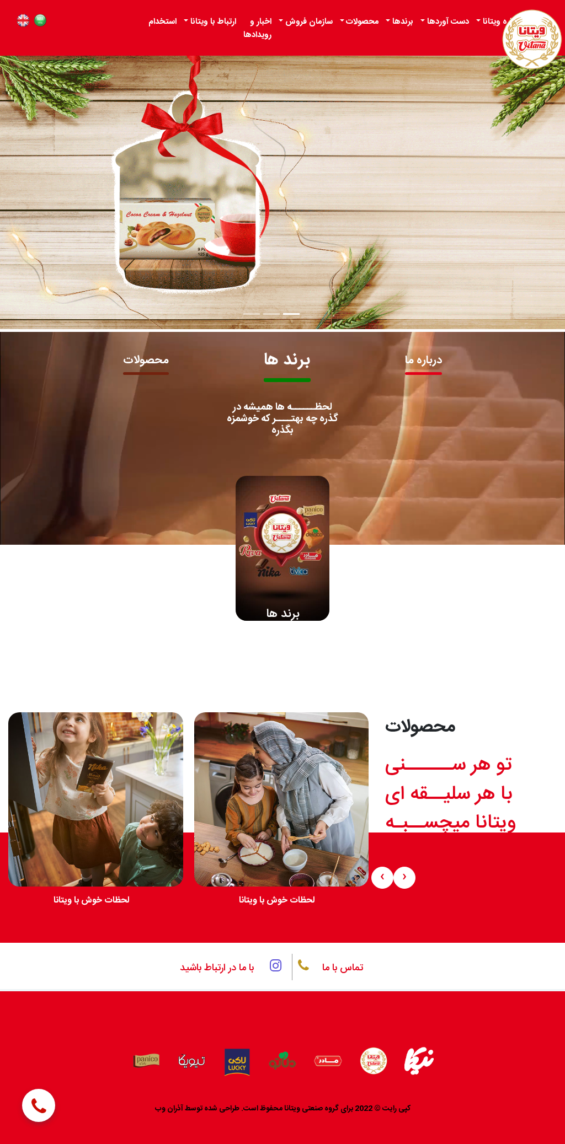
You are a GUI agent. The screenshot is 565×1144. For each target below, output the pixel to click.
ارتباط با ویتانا (213, 22)
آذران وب (169, 1109)
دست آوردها (448, 22)
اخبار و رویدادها (257, 28)
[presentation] (526, 498)
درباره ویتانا (502, 22)
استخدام (162, 22)
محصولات (362, 22)
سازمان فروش (309, 22)
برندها (402, 22)
